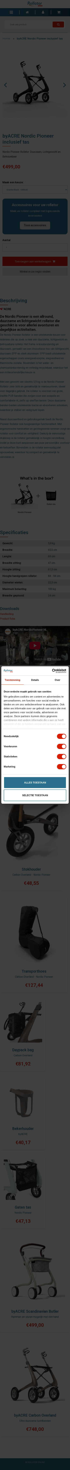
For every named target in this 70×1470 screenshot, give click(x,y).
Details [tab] (35, 680)
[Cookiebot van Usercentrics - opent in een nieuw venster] (52, 671)
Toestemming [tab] (12, 680)
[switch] (61, 746)
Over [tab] (57, 680)
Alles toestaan (35, 782)
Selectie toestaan (35, 795)
